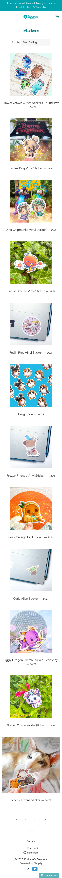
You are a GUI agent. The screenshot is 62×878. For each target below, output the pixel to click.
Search (31, 841)
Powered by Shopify (31, 863)
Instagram (32, 852)
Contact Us (50, 875)
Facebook (32, 848)
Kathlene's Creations (35, 859)
